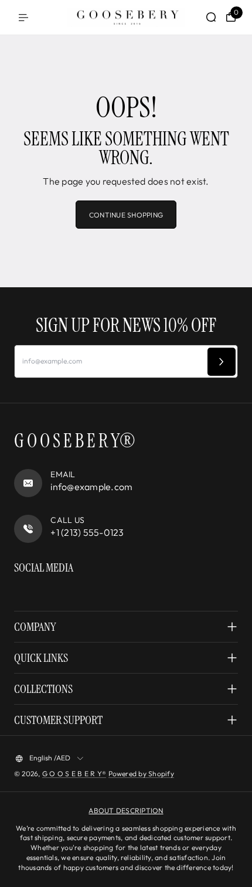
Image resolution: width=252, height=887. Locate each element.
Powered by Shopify (141, 773)
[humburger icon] (23, 17)
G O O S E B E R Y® (74, 773)
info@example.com (91, 486)
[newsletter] (221, 362)
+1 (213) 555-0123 (87, 532)
